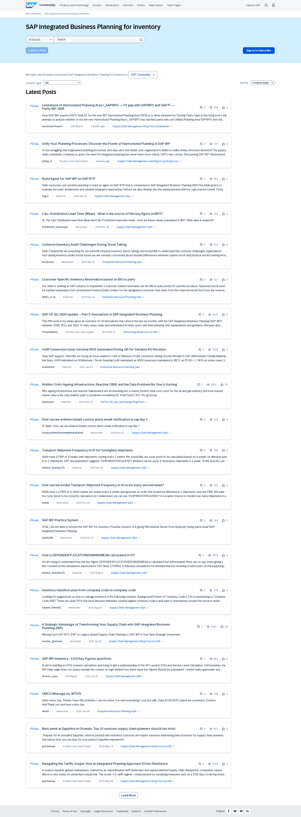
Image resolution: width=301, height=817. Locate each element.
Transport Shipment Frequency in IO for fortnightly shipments (87, 450)
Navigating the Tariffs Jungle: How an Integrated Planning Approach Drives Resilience (105, 763)
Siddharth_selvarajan (55, 227)
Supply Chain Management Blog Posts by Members (141, 126)
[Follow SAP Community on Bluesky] (235, 811)
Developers (112, 5)
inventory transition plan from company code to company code (89, 590)
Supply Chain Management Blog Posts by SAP (134, 641)
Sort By (244, 83)
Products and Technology (74, 5)
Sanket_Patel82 (51, 607)
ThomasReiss (50, 332)
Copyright (85, 811)
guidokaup (48, 746)
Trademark (122, 811)
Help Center (156, 5)
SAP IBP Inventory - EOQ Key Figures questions (76, 658)
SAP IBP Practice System (60, 520)
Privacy (55, 811)
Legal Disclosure (103, 811)
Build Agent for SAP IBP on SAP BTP (68, 178)
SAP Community (33, 14)
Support (136, 811)
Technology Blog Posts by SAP (140, 332)
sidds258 (47, 537)
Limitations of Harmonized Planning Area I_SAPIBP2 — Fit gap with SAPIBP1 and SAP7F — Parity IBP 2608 (108, 107)
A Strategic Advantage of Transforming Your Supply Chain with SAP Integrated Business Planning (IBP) (106, 626)
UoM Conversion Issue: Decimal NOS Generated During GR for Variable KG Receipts (104, 349)
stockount (48, 262)
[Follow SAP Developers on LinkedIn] (247, 811)
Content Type (33, 83)
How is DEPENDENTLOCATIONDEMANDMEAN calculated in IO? (88, 555)
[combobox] (99, 39)
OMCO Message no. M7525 (61, 693)
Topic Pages (174, 5)
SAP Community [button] (140, 74)
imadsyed (48, 401)
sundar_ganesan (52, 641)
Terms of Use (69, 811)
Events (141, 5)
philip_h (47, 161)
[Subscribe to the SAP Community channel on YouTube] (241, 811)
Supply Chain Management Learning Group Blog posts (148, 161)
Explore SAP (253, 5)
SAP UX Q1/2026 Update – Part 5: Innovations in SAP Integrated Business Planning (102, 314)
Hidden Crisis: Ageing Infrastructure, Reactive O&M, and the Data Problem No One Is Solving (109, 384)
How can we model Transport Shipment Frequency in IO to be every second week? (103, 485)
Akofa (45, 711)
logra (45, 196)
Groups (97, 5)
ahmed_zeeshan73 (53, 467)
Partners (128, 5)
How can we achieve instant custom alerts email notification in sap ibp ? (95, 419)
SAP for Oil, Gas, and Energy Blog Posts (123, 401)
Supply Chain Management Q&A (112, 196)
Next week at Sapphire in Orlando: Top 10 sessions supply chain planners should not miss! (108, 728)
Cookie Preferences (155, 811)
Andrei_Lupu (50, 676)
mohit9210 (48, 367)
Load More (128, 795)
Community (47, 4)
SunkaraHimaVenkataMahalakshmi (62, 432)
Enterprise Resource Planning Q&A (122, 262)
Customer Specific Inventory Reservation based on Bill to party (88, 279)
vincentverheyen (52, 126)
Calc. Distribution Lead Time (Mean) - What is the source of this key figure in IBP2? (102, 213)
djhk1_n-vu (49, 297)
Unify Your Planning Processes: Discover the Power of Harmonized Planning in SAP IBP (106, 143)
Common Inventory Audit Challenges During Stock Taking (84, 244)
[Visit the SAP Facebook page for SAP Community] (228, 811)
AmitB (45, 502)
